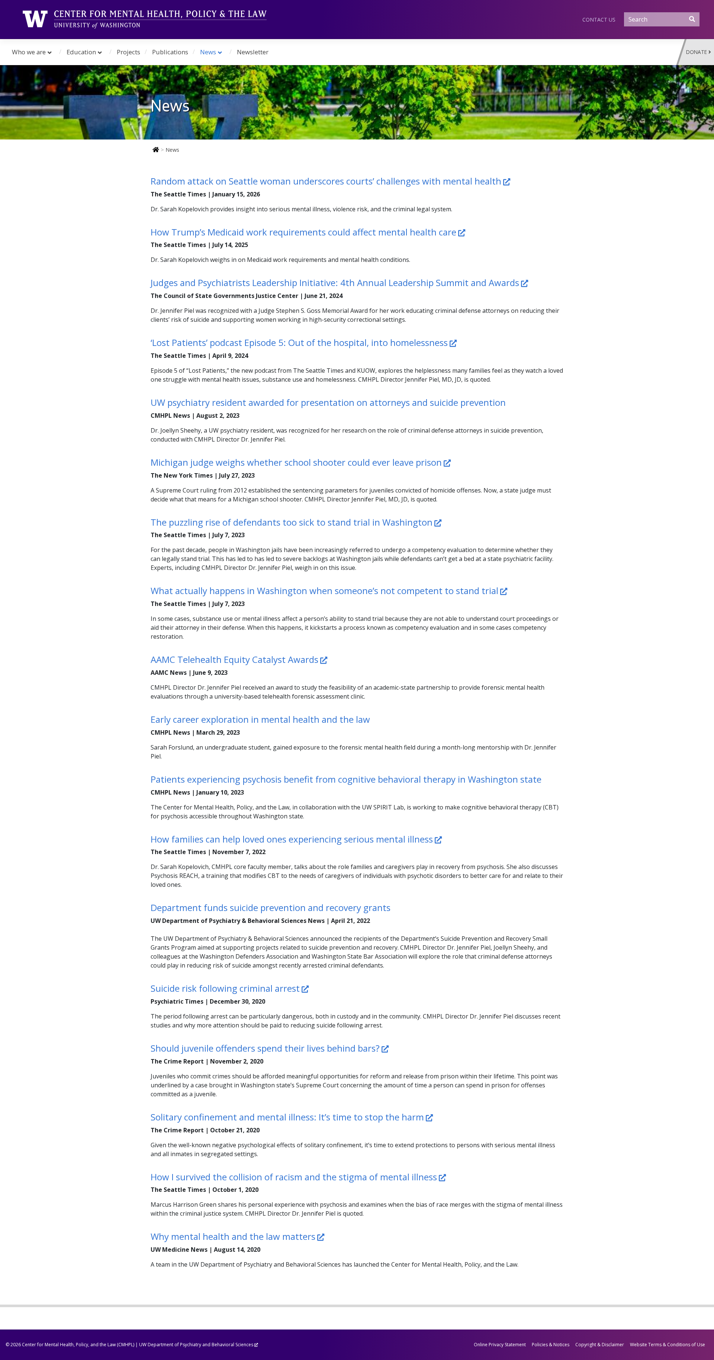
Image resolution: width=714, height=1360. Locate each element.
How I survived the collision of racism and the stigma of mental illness (294, 1177)
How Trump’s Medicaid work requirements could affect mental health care (303, 232)
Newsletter (252, 52)
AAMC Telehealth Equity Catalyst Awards (234, 659)
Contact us (598, 19)
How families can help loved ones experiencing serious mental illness (292, 839)
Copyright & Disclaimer (599, 1344)
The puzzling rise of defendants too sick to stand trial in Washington (291, 522)
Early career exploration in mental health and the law (260, 719)
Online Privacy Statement (500, 1344)
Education (81, 52)
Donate (696, 51)
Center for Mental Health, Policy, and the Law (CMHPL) (78, 1344)
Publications (170, 52)
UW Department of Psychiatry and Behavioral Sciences (196, 1344)
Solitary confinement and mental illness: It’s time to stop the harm (287, 1117)
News (208, 52)
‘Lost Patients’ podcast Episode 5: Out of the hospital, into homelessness (299, 342)
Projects (128, 52)
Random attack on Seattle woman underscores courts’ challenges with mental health (326, 181)
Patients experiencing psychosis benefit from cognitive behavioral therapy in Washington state (346, 779)
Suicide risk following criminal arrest (225, 988)
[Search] (692, 19)
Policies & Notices (550, 1344)
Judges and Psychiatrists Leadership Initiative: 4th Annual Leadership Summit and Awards (335, 282)
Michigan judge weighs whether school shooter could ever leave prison (296, 462)
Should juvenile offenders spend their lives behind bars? (265, 1048)
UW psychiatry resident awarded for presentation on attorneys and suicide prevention (328, 402)
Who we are (29, 52)
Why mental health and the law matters (233, 1236)
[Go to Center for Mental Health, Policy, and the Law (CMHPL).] (155, 149)
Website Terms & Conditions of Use (667, 1344)
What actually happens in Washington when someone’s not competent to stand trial (324, 590)
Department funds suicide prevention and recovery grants (270, 907)
